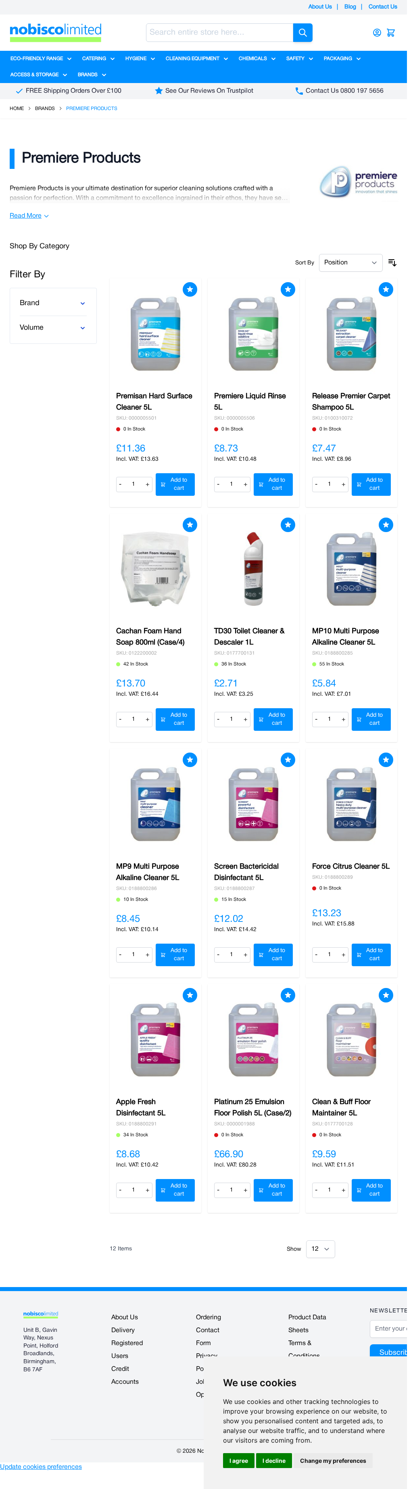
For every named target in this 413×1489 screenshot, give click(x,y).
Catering (94, 58)
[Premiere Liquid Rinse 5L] (253, 334)
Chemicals (253, 58)
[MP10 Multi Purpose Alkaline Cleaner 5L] (351, 569)
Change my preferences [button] (333, 1460)
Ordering (208, 1318)
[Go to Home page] (56, 32)
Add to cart (179, 484)
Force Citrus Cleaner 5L (351, 866)
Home (17, 108)
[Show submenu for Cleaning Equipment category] (226, 58)
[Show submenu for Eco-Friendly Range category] (69, 58)
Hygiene (135, 58)
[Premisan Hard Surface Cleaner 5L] (155, 334)
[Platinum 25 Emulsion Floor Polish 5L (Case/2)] (253, 1039)
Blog (350, 7)
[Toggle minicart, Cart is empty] (390, 32)
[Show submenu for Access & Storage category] (65, 75)
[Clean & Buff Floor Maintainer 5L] (351, 1039)
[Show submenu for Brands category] (104, 75)
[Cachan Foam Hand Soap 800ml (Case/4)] (155, 569)
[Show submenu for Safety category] (311, 58)
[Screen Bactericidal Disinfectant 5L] (253, 804)
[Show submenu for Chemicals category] (273, 58)
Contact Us (383, 7)
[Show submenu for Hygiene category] (153, 58)
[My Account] (377, 32)
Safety (295, 58)
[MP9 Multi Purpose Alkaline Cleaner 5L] (155, 804)
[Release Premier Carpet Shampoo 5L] (351, 334)
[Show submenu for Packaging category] (358, 58)
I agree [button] (238, 1460)
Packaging (338, 58)
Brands (88, 75)
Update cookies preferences (41, 1467)
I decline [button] (274, 1460)
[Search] (303, 32)
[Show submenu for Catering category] (112, 58)
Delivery (123, 1330)
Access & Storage (34, 75)
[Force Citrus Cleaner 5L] (351, 804)
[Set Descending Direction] (392, 263)
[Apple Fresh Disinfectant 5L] (155, 1039)
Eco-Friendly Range (36, 58)
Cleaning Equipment (192, 58)
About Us (320, 7)
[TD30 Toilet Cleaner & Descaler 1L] (253, 569)
